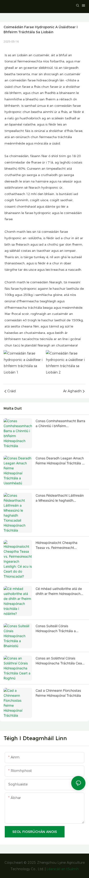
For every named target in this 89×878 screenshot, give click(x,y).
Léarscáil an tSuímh (63, 869)
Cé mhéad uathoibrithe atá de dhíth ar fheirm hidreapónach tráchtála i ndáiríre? (59, 591)
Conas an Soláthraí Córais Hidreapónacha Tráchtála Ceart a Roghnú (60, 661)
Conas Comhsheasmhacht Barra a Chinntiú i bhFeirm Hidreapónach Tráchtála (60, 423)
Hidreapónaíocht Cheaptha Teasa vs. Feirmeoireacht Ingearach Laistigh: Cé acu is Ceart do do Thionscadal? (58, 545)
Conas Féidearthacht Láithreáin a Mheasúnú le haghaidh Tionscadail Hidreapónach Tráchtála (60, 498)
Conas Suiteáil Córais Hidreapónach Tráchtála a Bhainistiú (56, 628)
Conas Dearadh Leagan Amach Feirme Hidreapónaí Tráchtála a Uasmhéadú (60, 461)
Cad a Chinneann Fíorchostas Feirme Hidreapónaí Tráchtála (58, 692)
